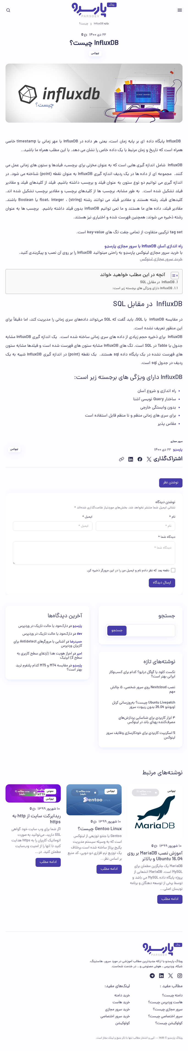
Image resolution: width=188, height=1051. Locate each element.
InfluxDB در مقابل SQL (157, 282)
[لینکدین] (161, 975)
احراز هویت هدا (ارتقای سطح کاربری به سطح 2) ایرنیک (49, 656)
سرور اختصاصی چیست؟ (165, 1016)
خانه (106, 24)
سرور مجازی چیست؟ (167, 1009)
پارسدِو (77, 626)
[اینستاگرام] (179, 975)
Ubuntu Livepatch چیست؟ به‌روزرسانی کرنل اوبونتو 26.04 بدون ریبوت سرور (143, 705)
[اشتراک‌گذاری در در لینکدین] (130, 459)
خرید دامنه (122, 995)
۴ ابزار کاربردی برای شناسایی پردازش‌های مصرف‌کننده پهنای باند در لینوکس (147, 720)
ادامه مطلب (169, 899)
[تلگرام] (152, 975)
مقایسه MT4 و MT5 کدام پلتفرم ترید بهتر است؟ (49, 668)
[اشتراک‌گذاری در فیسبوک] (139, 459)
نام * (172, 517)
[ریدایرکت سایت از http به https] (33, 793)
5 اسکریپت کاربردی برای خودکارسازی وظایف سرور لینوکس (140, 735)
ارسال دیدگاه (162, 583)
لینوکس (95, 53)
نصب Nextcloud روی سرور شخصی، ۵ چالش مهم (142, 689)
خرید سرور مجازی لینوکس (161, 259)
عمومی (50, 791)
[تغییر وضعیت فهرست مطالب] (172, 275)
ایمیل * (87, 517)
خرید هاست (121, 1002)
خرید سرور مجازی (117, 1009)
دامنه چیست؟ (172, 995)
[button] (179, 10)
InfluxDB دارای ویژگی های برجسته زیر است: (142, 288)
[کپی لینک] (121, 459)
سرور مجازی (176, 441)
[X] (170, 975)
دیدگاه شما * (166, 537)
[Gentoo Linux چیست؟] (94, 799)
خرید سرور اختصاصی (115, 1016)
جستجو (166, 616)
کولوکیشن (122, 1023)
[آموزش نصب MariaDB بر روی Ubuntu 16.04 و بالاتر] (154, 812)
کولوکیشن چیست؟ (168, 1023)
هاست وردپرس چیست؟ (165, 1002)
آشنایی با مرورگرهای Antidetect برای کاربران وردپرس (48, 644)
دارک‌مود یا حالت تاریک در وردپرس (43, 626)
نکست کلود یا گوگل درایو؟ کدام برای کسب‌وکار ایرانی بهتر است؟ (142, 674)
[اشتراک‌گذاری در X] (149, 459)
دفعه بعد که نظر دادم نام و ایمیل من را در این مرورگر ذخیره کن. (128, 570)
